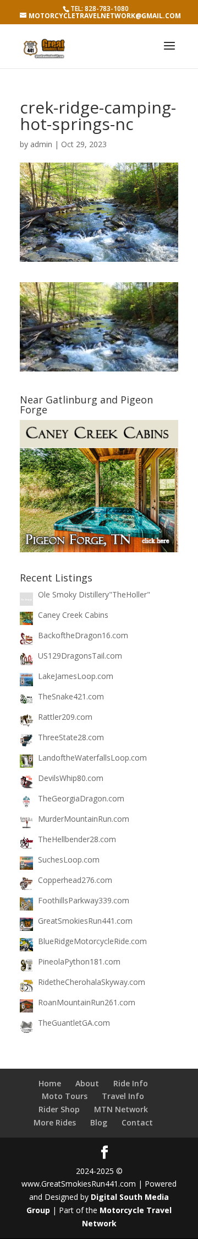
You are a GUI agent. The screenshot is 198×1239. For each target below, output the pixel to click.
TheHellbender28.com (77, 839)
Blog (98, 1122)
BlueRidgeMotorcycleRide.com (92, 941)
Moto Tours (64, 1096)
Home (49, 1083)
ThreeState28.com (71, 737)
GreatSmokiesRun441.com (85, 920)
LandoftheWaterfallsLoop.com (92, 757)
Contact (137, 1122)
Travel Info (123, 1096)
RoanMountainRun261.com (86, 1002)
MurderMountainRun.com (83, 819)
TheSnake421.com (71, 696)
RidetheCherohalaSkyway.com (91, 982)
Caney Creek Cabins (73, 615)
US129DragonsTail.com (80, 655)
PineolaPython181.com (79, 961)
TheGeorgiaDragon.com (81, 798)
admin (41, 144)
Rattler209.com (65, 717)
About (87, 1083)
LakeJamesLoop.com (75, 676)
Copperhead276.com (75, 880)
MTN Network (121, 1109)
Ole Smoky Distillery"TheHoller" (94, 594)
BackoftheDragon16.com (83, 635)
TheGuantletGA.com (74, 1022)
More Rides (55, 1122)
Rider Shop (59, 1109)
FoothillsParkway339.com (83, 900)
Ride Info (130, 1083)
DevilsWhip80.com (70, 778)
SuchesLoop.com (69, 859)
